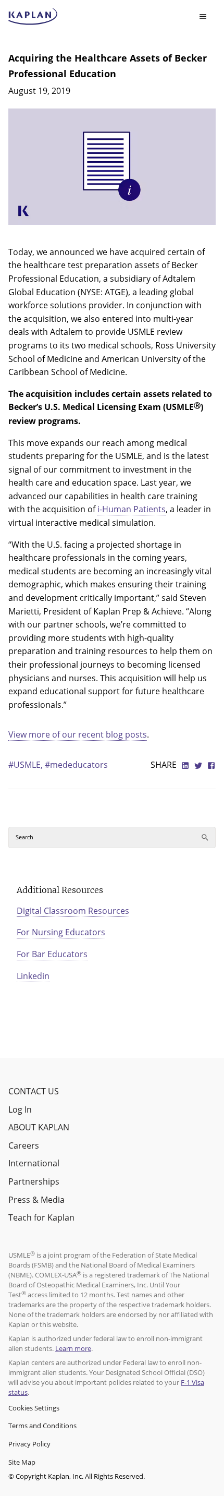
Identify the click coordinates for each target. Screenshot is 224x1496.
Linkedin (33, 976)
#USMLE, (26, 764)
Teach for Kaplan (41, 1217)
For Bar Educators (52, 954)
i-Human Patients (131, 509)
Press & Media (36, 1199)
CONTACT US (33, 1091)
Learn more (73, 1348)
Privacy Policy (29, 1444)
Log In (20, 1109)
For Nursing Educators (61, 932)
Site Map (21, 1462)
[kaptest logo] (33, 16)
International (33, 1163)
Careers (23, 1145)
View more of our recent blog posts (77, 734)
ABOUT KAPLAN (38, 1127)
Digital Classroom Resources (73, 910)
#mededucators (76, 764)
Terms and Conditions (42, 1425)
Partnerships (33, 1181)
